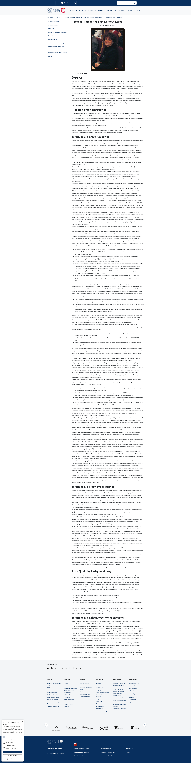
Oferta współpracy (84, 683)
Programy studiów (100, 690)
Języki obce (99, 701)
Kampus (98, 703)
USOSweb (98, 3)
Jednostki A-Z (59, 17)
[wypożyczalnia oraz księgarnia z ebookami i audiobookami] (80, 668)
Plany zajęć (99, 683)
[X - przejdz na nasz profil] (62, 668)
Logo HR (131, 702)
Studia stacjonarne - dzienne (54, 683)
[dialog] (12, 741)
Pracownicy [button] (121, 10)
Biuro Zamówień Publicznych (81, 752)
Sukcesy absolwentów (85, 696)
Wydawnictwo (67, 697)
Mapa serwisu (129, 748)
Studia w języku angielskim (53, 694)
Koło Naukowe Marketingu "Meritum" (57, 52)
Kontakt (50, 56)
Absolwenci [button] (110, 10)
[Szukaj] (135, 3)
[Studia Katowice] (56, 10)
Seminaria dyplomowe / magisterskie (58, 32)
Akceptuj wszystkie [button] (13, 752)
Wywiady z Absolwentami (118, 697)
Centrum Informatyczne (69, 699)
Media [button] (138, 10)
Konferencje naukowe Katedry (56, 43)
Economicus (111, 3)
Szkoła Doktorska (51, 690)
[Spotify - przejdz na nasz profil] (66, 668)
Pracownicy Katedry (53, 25)
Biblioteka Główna (68, 694)
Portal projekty (132, 699)
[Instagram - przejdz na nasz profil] (52, 668)
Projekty (82, 691)
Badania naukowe (52, 39)
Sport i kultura (99, 708)
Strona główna (50, 17)
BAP (92, 3)
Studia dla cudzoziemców (53, 697)
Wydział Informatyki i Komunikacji (73, 17)
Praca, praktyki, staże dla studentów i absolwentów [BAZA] (86, 687)
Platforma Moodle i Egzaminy (103, 711)
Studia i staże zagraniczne (102, 692)
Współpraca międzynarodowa (70, 688)
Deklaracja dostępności (106, 756)
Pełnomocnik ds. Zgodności (135, 686)
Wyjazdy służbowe (133, 688)
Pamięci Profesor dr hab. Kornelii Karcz (113, 17)
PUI (87, 3)
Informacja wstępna (53, 21)
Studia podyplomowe (52, 692)
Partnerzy (82, 699)
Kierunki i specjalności (52, 699)
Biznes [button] (130, 10)
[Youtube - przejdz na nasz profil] (59, 668)
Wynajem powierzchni (85, 694)
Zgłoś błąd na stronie (79, 756)
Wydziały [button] (81, 10)
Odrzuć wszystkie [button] (12, 755)
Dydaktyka (51, 36)
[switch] (62, 3)
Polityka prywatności (105, 748)
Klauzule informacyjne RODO (107, 752)
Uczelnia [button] (72, 10)
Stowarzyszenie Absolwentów (119, 708)
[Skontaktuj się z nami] (76, 668)
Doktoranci (51, 28)
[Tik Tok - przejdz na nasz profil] (69, 668)
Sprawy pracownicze (134, 683)
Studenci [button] (100, 10)
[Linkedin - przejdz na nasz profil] (55, 668)
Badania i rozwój (67, 686)
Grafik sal (131, 697)
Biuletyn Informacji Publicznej (82, 748)
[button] (141, 3)
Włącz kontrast (68, 3)
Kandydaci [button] (90, 10)
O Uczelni (66, 683)
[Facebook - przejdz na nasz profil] (48, 668)
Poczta (82, 3)
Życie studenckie (100, 706)
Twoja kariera (99, 699)
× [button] (22, 721)
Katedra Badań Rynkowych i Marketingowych (92, 17)
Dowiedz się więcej (13, 734)
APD (104, 3)
